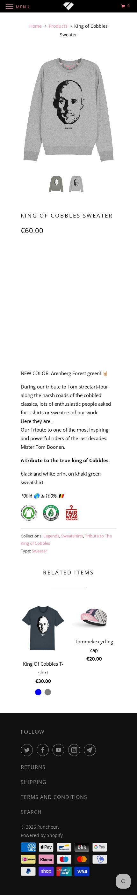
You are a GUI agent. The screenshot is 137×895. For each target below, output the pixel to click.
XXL (101, 259)
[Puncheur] (68, 6)
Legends (51, 536)
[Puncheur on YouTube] (59, 750)
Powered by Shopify (42, 835)
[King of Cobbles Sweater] (68, 110)
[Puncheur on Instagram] (75, 750)
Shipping (34, 782)
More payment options (69, 348)
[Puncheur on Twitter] (28, 750)
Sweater (39, 551)
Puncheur (47, 827)
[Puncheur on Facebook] (44, 750)
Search (31, 812)
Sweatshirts (72, 536)
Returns (33, 767)
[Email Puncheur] (91, 750)
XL (82, 259)
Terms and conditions (54, 797)
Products (58, 26)
